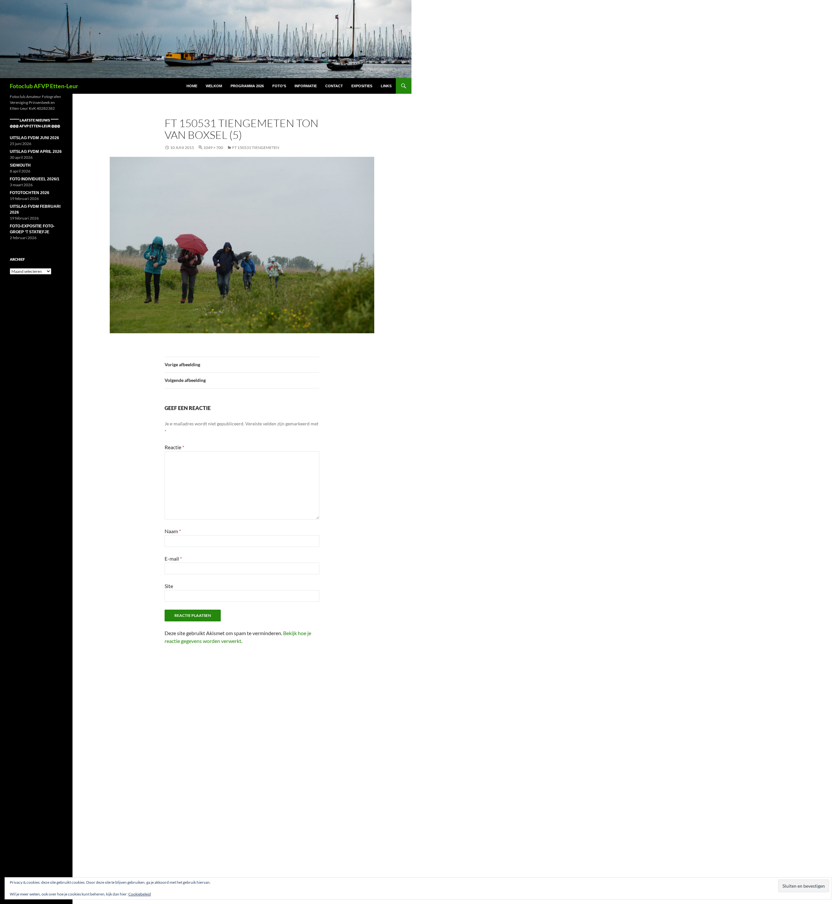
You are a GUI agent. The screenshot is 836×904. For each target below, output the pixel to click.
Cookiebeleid (139, 894)
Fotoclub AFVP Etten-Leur (44, 86)
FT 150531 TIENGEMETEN (255, 147)
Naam (173, 531)
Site (169, 586)
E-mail (173, 558)
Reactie (174, 447)
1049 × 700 (213, 147)
